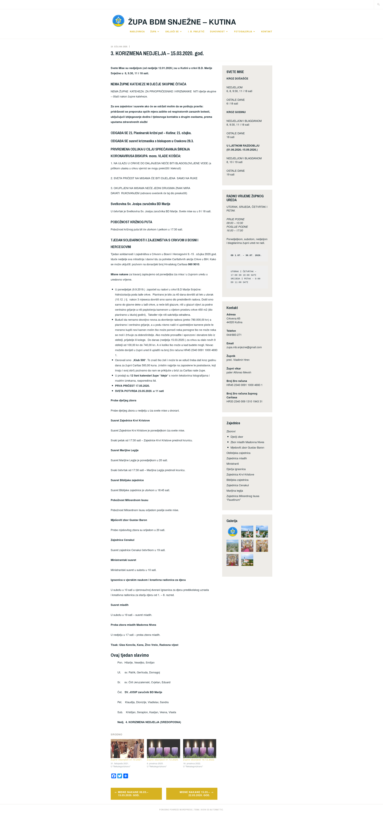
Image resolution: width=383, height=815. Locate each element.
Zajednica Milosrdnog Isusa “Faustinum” (243, 498)
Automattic (216, 809)
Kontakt (266, 31)
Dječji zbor (237, 436)
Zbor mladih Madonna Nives (247, 442)
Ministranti (233, 463)
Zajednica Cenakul (238, 485)
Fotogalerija (243, 31)
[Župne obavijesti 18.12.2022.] (199, 748)
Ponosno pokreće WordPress (175, 809)
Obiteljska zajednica (238, 453)
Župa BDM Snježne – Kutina (182, 21)
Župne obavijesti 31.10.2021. (126, 759)
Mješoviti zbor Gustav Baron (247, 447)
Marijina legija (235, 490)
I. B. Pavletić (196, 31)
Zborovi (231, 431)
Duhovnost (217, 31)
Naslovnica (137, 31)
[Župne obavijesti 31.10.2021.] (127, 748)
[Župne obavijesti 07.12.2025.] (163, 748)
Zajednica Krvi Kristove (240, 474)
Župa (153, 31)
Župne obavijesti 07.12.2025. (163, 759)
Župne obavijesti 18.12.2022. (199, 759)
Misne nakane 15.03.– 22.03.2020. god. (195, 793)
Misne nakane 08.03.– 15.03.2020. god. (133, 793)
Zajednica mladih (237, 458)
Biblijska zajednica (238, 480)
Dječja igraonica (236, 469)
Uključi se (172, 31)
